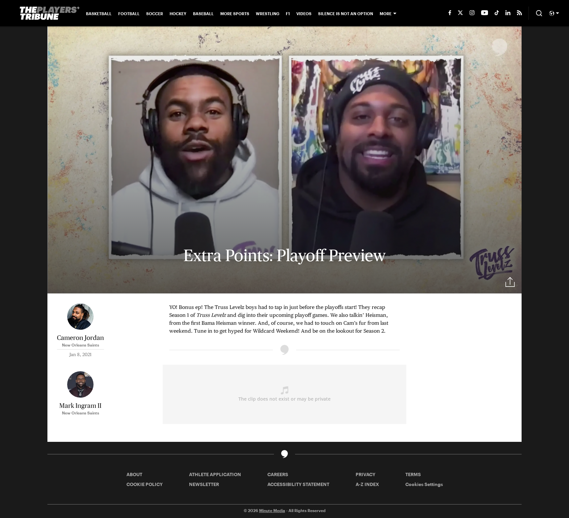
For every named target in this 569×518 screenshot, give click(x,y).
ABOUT (134, 474)
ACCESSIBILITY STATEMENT (298, 484)
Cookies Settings (424, 484)
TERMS (413, 474)
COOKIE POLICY (144, 484)
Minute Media (272, 510)
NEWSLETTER (204, 484)
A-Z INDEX (367, 484)
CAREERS (277, 474)
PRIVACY (365, 474)
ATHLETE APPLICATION (215, 474)
